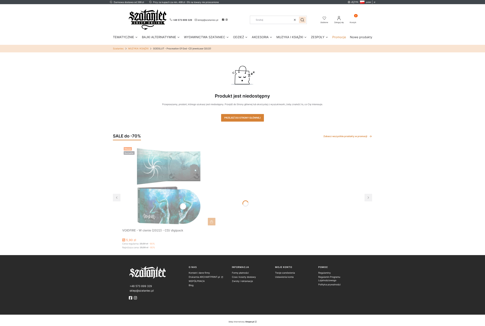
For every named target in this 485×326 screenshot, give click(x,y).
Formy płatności (240, 272)
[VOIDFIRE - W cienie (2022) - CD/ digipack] (169, 186)
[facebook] (223, 20)
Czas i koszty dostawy (244, 277)
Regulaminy (324, 272)
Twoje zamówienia (285, 272)
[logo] (157, 272)
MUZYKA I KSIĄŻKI (138, 48)
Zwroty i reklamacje (242, 281)
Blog (191, 285)
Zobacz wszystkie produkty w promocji (345, 136)
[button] (302, 20)
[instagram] (227, 20)
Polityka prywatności (329, 284)
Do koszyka (211, 221)
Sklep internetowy (241, 322)
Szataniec (118, 48)
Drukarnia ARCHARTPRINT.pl (205, 277)
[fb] (131, 298)
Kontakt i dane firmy (199, 272)
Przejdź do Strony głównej (242, 117)
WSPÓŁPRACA (197, 281)
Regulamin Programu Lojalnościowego (329, 279)
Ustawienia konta (284, 277)
